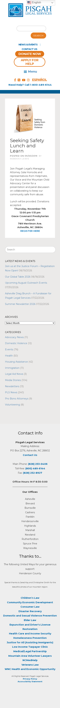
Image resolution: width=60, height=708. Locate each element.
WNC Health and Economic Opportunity (30, 669)
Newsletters (12, 386)
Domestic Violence (16, 343)
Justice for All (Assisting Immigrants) (30, 642)
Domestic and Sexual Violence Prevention (30, 615)
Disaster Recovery (30, 611)
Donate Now (29, 54)
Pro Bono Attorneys (16, 398)
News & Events (28, 44)
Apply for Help (29, 62)
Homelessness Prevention (30, 637)
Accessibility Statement (30, 681)
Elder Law (30, 620)
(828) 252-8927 (32, 472)
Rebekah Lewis (19, 158)
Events (9, 349)
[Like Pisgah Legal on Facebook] (15, 80)
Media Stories (13, 380)
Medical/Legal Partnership (30, 651)
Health (9, 355)
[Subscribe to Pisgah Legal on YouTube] (23, 80)
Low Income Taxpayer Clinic (30, 646)
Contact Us (29, 49)
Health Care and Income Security (30, 633)
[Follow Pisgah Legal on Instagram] (28, 80)
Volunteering (12, 404)
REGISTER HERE (30, 230)
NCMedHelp (30, 660)
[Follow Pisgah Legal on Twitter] (19, 80)
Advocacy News (14, 337)
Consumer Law (30, 606)
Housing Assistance (16, 361)
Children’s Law (30, 597)
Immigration (12, 367)
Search (38, 35)
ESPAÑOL (39, 80)
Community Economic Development (30, 602)
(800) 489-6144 (35, 468)
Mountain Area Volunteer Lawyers (30, 655)
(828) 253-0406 (38, 463)
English (36, 2)
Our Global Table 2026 (17, 276)
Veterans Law (30, 664)
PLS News (11, 392)
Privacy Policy (30, 679)
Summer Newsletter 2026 (20, 304)
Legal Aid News (14, 373)
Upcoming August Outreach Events (26, 282)
